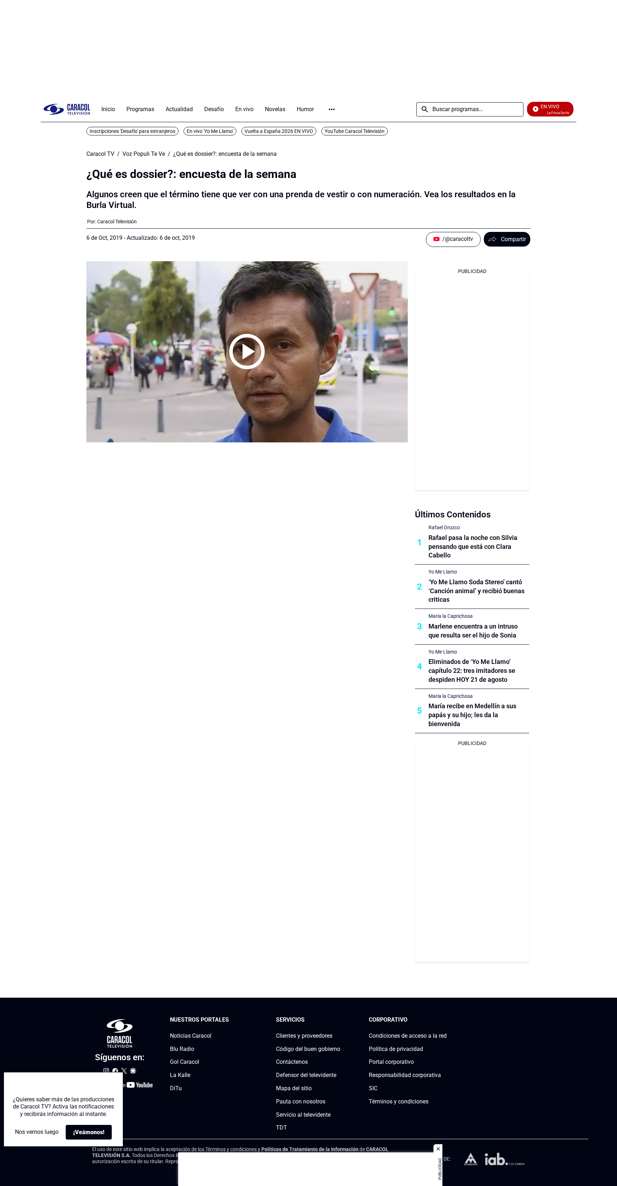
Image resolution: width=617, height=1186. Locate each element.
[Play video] (247, 351)
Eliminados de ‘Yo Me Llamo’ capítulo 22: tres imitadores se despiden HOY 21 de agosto (471, 670)
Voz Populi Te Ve (143, 154)
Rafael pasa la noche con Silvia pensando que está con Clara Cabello (472, 546)
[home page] (67, 109)
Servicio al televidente (303, 1114)
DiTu (176, 1088)
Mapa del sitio (294, 1088)
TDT (281, 1128)
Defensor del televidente (306, 1075)
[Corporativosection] (444, 1020)
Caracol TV (100, 154)
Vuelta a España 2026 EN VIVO (279, 131)
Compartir (513, 239)
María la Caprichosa (450, 616)
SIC (373, 1088)
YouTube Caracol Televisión (355, 131)
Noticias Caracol (190, 1035)
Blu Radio (182, 1049)
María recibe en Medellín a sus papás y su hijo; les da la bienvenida (472, 715)
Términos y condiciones (398, 1101)
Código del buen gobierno (308, 1049)
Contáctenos (292, 1062)
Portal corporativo (391, 1062)
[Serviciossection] (338, 1020)
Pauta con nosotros (300, 1101)
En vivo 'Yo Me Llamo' (210, 131)
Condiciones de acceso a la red (408, 1035)
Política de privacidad (396, 1049)
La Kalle (180, 1075)
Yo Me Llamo (442, 572)
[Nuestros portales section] (231, 1020)
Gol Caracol (184, 1062)
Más (331, 109)
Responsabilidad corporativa (405, 1075)
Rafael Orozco (444, 527)
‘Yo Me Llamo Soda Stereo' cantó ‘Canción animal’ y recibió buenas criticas (476, 591)
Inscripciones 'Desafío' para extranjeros (132, 131)
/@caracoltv (457, 238)
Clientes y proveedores (304, 1035)
